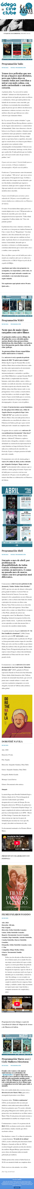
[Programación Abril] (17, 515)
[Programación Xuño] (17, 48)
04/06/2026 (5, 67)
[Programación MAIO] (17, 304)
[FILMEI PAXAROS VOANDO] (17, 886)
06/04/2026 (5, 554)
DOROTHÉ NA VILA (12, 741)
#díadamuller (7, 1074)
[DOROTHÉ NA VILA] (17, 715)
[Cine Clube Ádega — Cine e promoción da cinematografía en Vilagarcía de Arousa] (17, 9)
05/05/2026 (5, 324)
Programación (21, 67)
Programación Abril (12, 550)
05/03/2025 (5, 1065)
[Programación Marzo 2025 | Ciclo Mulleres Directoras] (17, 1043)
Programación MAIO (13, 320)
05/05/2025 (5, 745)
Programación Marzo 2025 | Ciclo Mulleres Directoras (16, 1060)
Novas (13, 67)
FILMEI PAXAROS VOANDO (16, 914)
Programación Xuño (12, 63)
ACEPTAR (17, 1187)
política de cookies (17, 1184)
